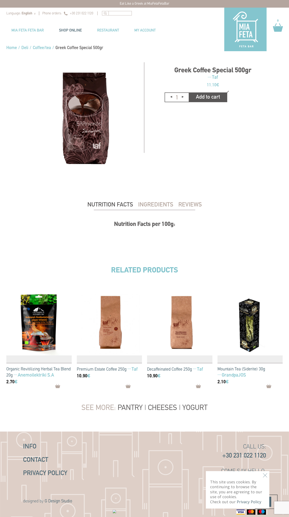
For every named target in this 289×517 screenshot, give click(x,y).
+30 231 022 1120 (81, 13)
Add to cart (208, 97)
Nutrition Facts (110, 205)
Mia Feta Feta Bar (27, 31)
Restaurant (108, 31)
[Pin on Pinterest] (177, 112)
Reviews (190, 205)
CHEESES (162, 408)
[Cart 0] (278, 34)
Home (11, 48)
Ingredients (155, 205)
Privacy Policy (45, 473)
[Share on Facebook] (168, 112)
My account (145, 31)
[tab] (110, 205)
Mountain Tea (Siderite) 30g (241, 369)
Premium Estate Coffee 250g (102, 369)
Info (29, 447)
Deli (24, 48)
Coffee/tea (42, 48)
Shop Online (70, 31)
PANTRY (130, 408)
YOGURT (195, 408)
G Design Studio (58, 501)
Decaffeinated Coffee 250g (169, 369)
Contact (35, 460)
